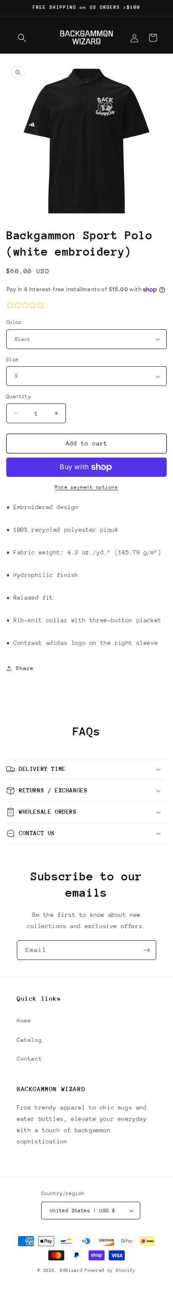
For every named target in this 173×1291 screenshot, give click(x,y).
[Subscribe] (146, 950)
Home (24, 1020)
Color (14, 322)
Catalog (29, 1040)
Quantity (18, 396)
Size (12, 359)
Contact (29, 1059)
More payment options (86, 487)
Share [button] (25, 668)
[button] (22, 37)
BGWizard (71, 1270)
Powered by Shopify (110, 1270)
